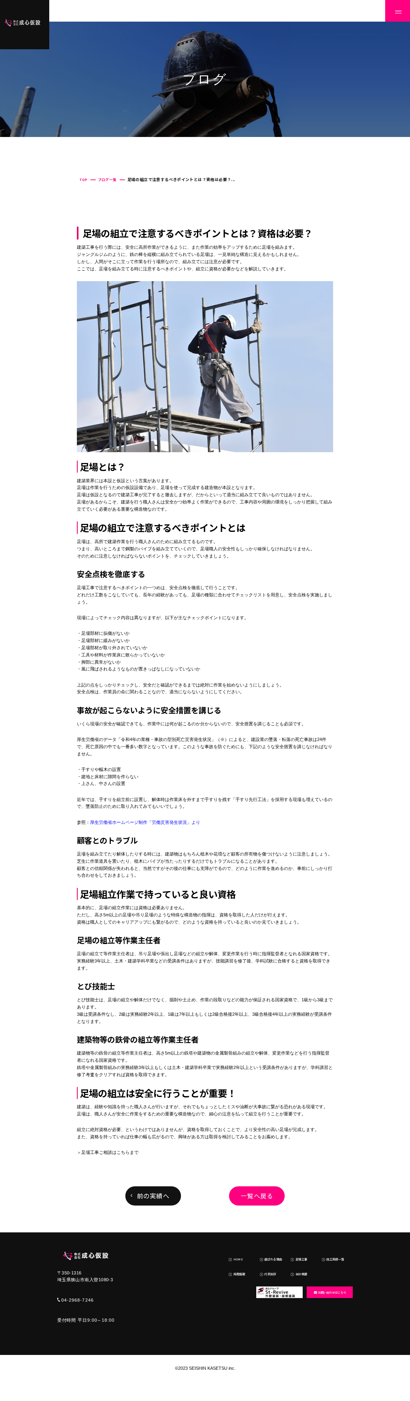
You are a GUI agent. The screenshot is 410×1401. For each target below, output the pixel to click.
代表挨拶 (270, 1274)
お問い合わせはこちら (332, 1292)
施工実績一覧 (335, 1259)
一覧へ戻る (257, 1195)
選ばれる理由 (273, 1259)
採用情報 (239, 1274)
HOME (238, 1259)
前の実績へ (153, 1195)
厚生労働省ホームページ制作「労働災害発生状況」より (145, 822)
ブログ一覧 (107, 179)
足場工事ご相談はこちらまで (110, 1152)
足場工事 (301, 1259)
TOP (83, 179)
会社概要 (301, 1274)
